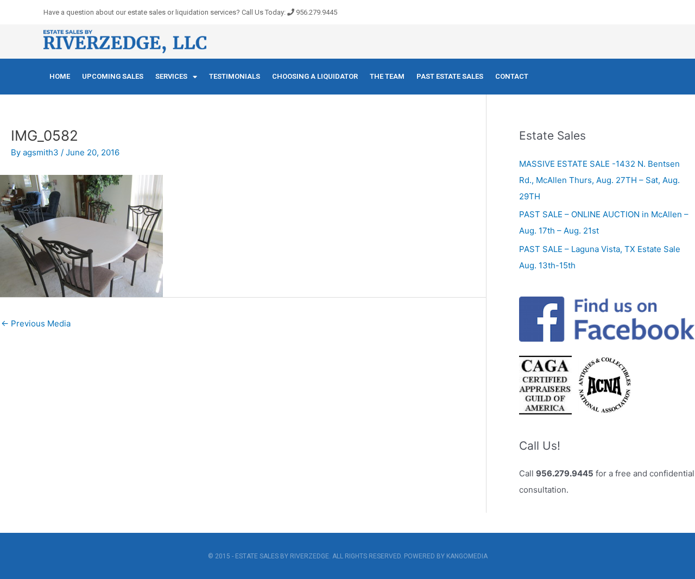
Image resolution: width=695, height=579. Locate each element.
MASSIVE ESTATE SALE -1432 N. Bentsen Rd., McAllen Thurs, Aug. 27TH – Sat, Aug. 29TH (599, 180)
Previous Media (36, 323)
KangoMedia (467, 556)
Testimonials (234, 76)
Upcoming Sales (112, 76)
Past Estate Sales (449, 76)
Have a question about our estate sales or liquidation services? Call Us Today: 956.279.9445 (190, 12)
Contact (511, 76)
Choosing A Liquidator (315, 76)
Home (59, 76)
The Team (387, 76)
